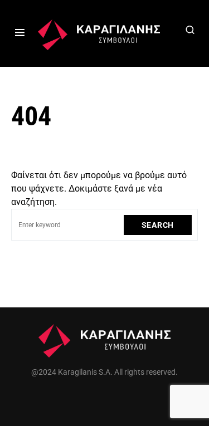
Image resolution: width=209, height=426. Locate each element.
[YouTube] (129, 399)
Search (158, 225)
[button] (20, 33)
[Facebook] (80, 399)
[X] (105, 399)
